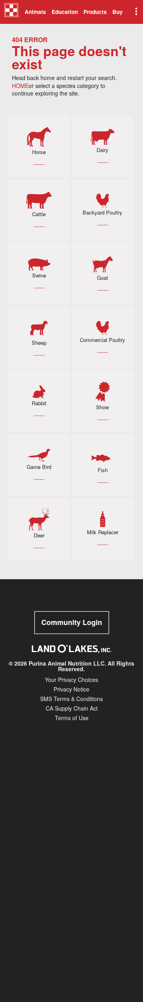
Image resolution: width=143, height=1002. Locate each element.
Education (65, 12)
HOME (20, 86)
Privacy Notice (71, 689)
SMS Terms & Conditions (71, 698)
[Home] (12, 13)
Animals (35, 12)
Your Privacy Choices (71, 679)
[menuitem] (11, 12)
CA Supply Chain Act (72, 708)
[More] (135, 12)
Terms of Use (72, 718)
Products (95, 12)
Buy (117, 12)
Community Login (71, 622)
